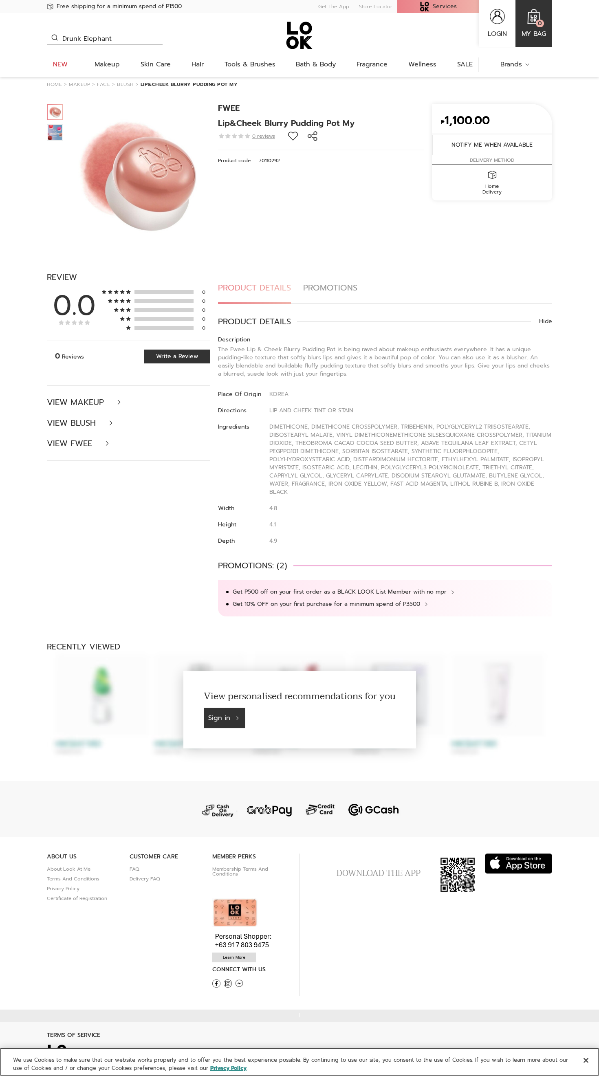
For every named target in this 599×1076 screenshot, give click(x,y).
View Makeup (77, 402)
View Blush (73, 423)
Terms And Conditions (73, 878)
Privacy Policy (63, 888)
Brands (511, 64)
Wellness (422, 64)
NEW (60, 64)
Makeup (107, 64)
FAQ (134, 869)
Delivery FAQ (145, 878)
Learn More (234, 957)
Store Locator (375, 6)
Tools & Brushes (250, 64)
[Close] (586, 1060)
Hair (198, 64)
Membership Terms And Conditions (240, 871)
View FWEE (71, 443)
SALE (465, 64)
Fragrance (372, 64)
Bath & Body (316, 64)
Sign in (219, 718)
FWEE (229, 108)
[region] (299, 1062)
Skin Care (156, 64)
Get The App (333, 6)
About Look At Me (68, 869)
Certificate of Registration (77, 898)
